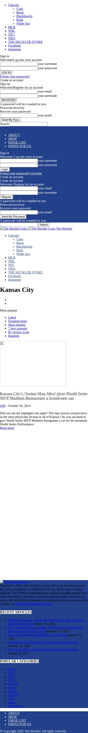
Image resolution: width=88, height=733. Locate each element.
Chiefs (13, 300)
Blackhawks (24, 16)
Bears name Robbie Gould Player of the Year (37, 635)
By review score (18, 332)
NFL (11, 34)
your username (47, 64)
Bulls (19, 19)
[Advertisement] (44, 455)
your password (47, 68)
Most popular (16, 324)
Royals (13, 303)
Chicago (13, 5)
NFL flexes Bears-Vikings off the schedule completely (43, 649)
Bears (20, 12)
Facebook (14, 45)
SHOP (12, 138)
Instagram (14, 49)
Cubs (19, 8)
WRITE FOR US (19, 146)
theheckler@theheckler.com (33, 604)
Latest (12, 317)
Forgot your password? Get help (21, 173)
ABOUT (14, 135)
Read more (7, 428)
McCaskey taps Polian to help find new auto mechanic (43, 642)
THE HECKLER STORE (25, 42)
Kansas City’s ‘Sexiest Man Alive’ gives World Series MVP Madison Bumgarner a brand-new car (43, 395)
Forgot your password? (15, 76)
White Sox (23, 23)
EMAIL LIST (17, 142)
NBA (11, 38)
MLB (11, 27)
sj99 (2, 406)
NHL (11, 31)
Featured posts (17, 321)
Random (13, 336)
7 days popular (17, 328)
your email (45, 91)
